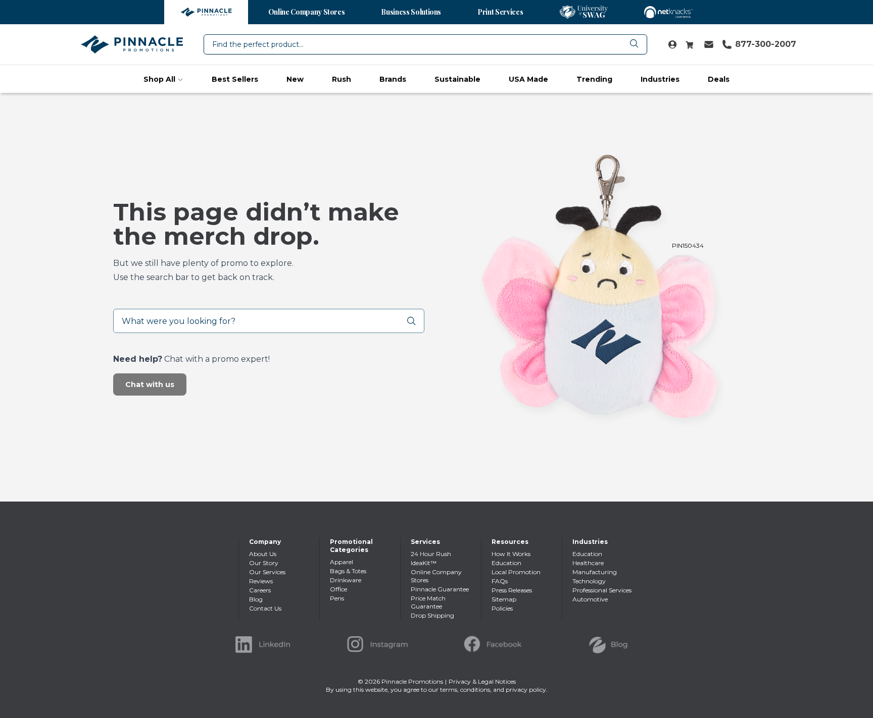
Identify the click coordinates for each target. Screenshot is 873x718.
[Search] (415, 321)
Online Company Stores (306, 12)
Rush (341, 79)
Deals (719, 79)
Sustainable (457, 79)
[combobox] (425, 44)
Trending (594, 79)
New (295, 79)
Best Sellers (235, 79)
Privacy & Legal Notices (482, 681)
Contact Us (265, 608)
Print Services (500, 12)
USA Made (528, 79)
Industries (660, 79)
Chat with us (149, 384)
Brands (392, 79)
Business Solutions (411, 12)
